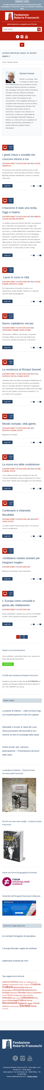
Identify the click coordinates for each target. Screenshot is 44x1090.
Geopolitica (37, 993)
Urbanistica (6, 166)
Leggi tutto (7, 186)
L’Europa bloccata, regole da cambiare (19, 948)
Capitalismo (6, 330)
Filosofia (22, 992)
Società (26, 376)
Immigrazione (17, 995)
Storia (33, 1006)
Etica (36, 374)
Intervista (20, 219)
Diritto (30, 987)
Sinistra (16, 1006)
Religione (22, 1003)
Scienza (5, 1006)
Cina (36, 982)
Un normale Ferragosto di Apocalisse (19, 936)
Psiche (29, 1000)
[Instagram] (22, 37)
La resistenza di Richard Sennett (21, 369)
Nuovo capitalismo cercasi (17, 323)
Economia (15, 330)
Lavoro (21, 330)
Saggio (29, 1003)
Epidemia (5, 284)
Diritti (36, 519)
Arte (25, 982)
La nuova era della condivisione (20, 464)
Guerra (10, 995)
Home (4, 62)
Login (26, 1)
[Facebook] (17, 37)
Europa (5, 992)
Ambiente (6, 982)
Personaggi (12, 1000)
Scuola (11, 1006)
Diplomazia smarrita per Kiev (15, 961)
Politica (13, 376)
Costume (37, 469)
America (37, 217)
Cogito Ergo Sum (24, 163)
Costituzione (27, 984)
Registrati (19, 1)
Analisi (21, 982)
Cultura (37, 163)
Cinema (5, 984)
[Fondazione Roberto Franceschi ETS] (22, 16)
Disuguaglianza (7, 990)
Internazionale (28, 995)
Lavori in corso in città (15, 277)
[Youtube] (26, 37)
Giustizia (4, 995)
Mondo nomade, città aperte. (19, 423)
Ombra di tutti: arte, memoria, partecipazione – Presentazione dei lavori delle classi (20, 751)
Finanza (29, 993)
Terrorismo (5, 1008)
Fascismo (12, 219)
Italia (13, 998)
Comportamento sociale (15, 984)
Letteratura (27, 997)
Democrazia (18, 987)
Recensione (9, 1002)
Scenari (20, 284)
